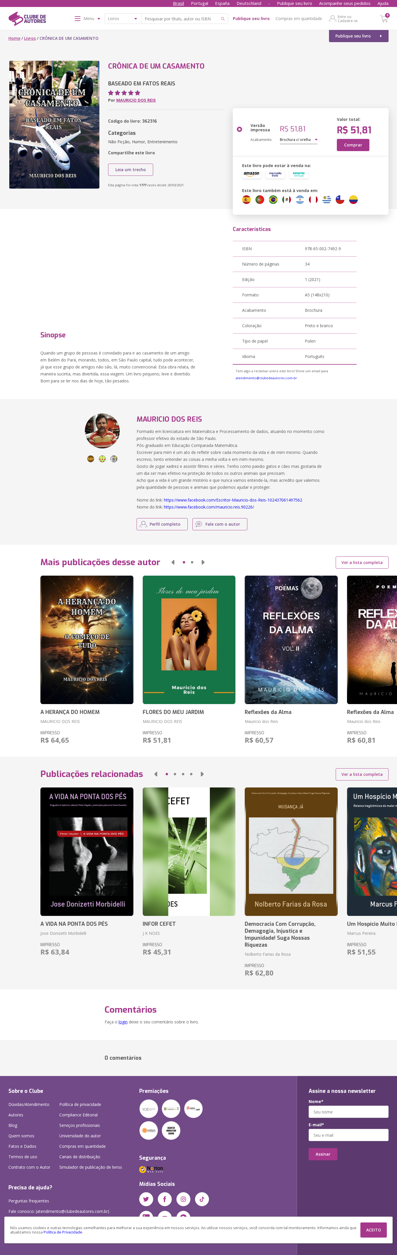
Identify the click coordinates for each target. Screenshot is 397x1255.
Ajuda (383, 3)
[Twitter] (146, 1199)
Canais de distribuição (79, 1156)
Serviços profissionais (79, 1125)
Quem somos (21, 1135)
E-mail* (316, 1124)
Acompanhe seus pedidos (345, 3)
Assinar (323, 1154)
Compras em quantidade (299, 18)
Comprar (353, 145)
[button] (173, 562)
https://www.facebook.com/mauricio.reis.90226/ (209, 507)
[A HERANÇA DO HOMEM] (86, 640)
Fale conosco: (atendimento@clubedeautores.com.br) (58, 1211)
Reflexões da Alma (268, 712)
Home (14, 38)
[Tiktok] (202, 1199)
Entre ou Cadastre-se (348, 18)
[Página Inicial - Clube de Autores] (27, 20)
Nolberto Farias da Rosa (268, 954)
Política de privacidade (80, 1104)
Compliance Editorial (78, 1115)
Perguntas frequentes (28, 1201)
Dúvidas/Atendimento (28, 1104)
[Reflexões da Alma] (291, 640)
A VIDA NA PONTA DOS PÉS (74, 924)
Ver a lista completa (362, 562)
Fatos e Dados (22, 1146)
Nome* (316, 1101)
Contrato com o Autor (29, 1167)
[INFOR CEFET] (189, 851)
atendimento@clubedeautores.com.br (266, 378)
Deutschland (249, 3)
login (123, 1022)
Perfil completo (165, 524)
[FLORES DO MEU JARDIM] (189, 640)
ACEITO (373, 1230)
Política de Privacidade (63, 1232)
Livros (30, 38)
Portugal (199, 3)
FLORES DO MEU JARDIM (173, 712)
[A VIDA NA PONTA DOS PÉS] (86, 851)
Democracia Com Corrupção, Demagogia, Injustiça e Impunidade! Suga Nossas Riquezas (280, 934)
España (222, 3)
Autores (15, 1115)
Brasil (178, 3)
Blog (12, 1125)
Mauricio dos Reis (261, 721)
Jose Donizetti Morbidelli (63, 933)
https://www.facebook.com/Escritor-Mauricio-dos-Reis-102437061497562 (233, 500)
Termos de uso (22, 1156)
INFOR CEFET (159, 924)
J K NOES (151, 933)
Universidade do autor (80, 1135)
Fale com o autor (222, 524)
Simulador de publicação (90, 1167)
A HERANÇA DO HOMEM (70, 712)
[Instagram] (183, 1199)
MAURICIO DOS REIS (136, 100)
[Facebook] (165, 1199)
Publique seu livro (294, 3)
